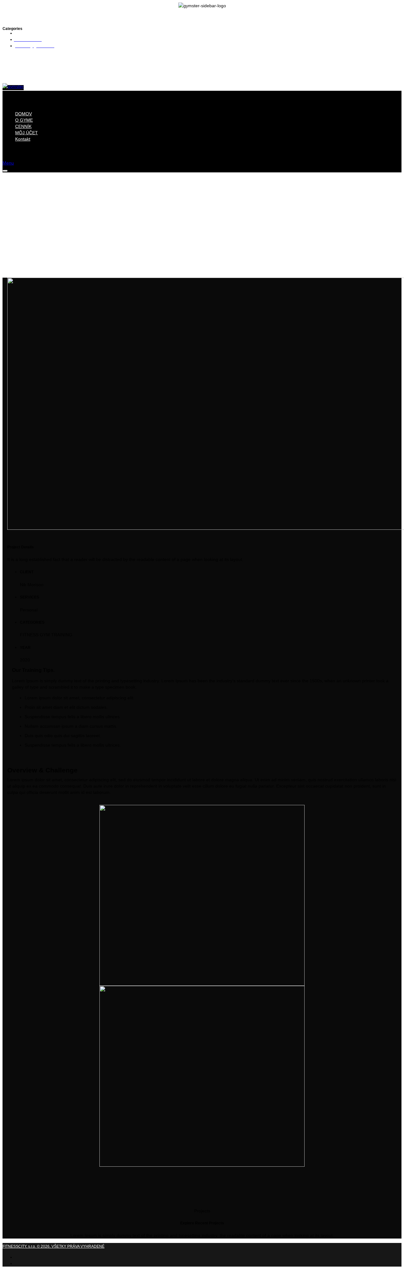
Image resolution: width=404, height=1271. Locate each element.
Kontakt (22, 139)
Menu (8, 162)
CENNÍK (23, 126)
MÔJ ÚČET (26, 132)
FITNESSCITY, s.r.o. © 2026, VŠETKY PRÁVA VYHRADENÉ (53, 1246)
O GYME (24, 120)
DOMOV (23, 113)
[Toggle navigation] (5, 171)
